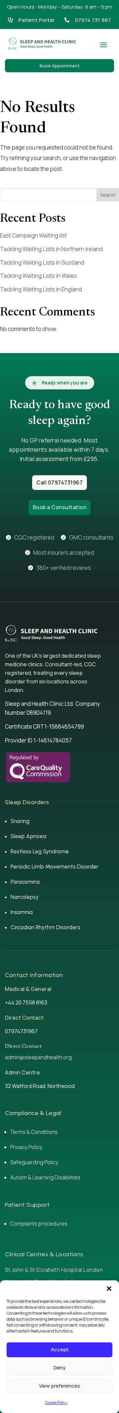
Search (107, 195)
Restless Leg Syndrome (40, 851)
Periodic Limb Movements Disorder (55, 866)
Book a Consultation (60, 507)
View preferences (59, 1385)
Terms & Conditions (34, 1131)
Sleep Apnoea (28, 836)
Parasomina (25, 881)
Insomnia (22, 912)
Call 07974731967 (59, 482)
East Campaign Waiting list (33, 235)
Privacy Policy (26, 1147)
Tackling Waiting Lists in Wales (38, 275)
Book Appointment (60, 66)
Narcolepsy (25, 897)
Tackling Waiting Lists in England (41, 289)
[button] (109, 1288)
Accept (59, 1349)
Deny (59, 1367)
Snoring (20, 821)
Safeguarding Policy (34, 1162)
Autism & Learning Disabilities (45, 1177)
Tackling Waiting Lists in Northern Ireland (51, 249)
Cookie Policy (56, 1402)
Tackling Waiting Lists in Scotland (42, 262)
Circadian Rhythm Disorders (45, 927)
